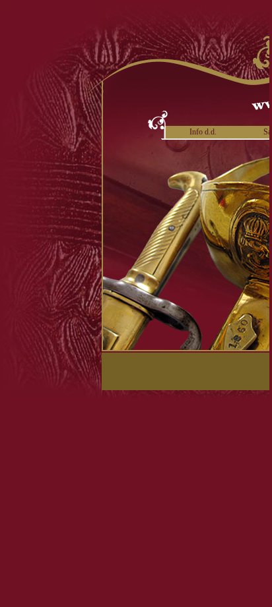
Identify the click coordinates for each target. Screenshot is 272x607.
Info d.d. (203, 131)
